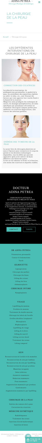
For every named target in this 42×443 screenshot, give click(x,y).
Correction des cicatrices (19, 85)
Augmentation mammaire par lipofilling (21, 391)
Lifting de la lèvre (21, 331)
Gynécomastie (21, 388)
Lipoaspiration (21, 269)
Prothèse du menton (21, 309)
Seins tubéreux (21, 372)
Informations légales (7, 434)
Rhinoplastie (21, 322)
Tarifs (29, 229)
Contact (13, 229)
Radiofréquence (21, 415)
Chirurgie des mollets (21, 272)
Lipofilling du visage (21, 328)
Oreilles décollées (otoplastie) (21, 318)
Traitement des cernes (21, 340)
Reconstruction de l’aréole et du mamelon (21, 357)
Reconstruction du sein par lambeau (21, 360)
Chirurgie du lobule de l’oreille (21, 315)
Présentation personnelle (21, 254)
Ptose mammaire (21, 381)
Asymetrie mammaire (21, 375)
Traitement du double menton (21, 312)
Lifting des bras (21, 281)
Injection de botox (21, 425)
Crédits (15, 436)
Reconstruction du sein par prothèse (21, 366)
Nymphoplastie (21, 293)
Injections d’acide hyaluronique (21, 422)
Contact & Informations (21, 258)
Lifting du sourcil (21, 334)
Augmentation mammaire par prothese (21, 385)
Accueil (5, 37)
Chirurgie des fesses (21, 275)
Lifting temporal (21, 343)
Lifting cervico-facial (21, 337)
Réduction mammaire (21, 378)
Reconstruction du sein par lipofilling (21, 363)
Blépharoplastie (21, 325)
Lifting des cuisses (21, 278)
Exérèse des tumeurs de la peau (19, 143)
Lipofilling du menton (21, 306)
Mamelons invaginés (21, 369)
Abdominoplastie (21, 284)
